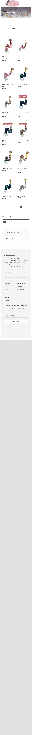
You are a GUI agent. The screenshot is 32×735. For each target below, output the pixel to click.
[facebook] (4, 272)
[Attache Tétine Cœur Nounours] (8, 102)
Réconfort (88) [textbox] (16, 238)
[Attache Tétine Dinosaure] (8, 130)
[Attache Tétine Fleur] (8, 157)
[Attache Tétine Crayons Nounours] (23, 102)
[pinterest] (9, 272)
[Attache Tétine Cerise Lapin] (23, 46)
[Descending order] (23, 23)
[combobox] (16, 238)
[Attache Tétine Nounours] (23, 185)
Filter (5, 222)
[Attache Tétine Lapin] (8, 185)
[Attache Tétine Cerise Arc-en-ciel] (8, 46)
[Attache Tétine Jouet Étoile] (23, 157)
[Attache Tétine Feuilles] (23, 130)
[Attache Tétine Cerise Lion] (8, 74)
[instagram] (6, 272)
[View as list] (17, 31)
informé (14, 308)
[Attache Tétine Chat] (23, 74)
